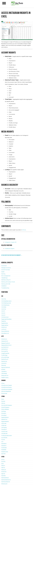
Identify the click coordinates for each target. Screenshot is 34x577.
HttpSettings (4, 277)
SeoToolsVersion (5, 477)
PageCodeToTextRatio (6, 319)
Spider (2, 271)
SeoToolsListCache (5, 481)
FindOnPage (4, 355)
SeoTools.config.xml (6, 279)
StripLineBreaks (5, 409)
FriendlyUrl (4, 429)
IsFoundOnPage (5, 357)
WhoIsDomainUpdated (6, 389)
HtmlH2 (3, 313)
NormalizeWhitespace (6, 405)
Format (3, 439)
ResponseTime (4, 375)
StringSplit (3, 415)
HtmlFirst (3, 309)
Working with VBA (5, 284)
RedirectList (4, 361)
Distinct (3, 465)
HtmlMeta (3, 307)
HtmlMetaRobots (5, 305)
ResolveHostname (5, 367)
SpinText (3, 453)
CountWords (4, 437)
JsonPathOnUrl (4, 347)
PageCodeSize (4, 325)
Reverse (3, 401)
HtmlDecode (4, 433)
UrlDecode (3, 425)
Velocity (3, 403)
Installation (4, 285)
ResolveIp (3, 365)
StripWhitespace (5, 407)
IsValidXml (3, 445)
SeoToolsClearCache (6, 479)
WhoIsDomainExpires (6, 387)
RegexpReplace (5, 421)
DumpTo (3, 461)
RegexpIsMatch (5, 417)
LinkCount (3, 329)
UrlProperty (4, 427)
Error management (5, 275)
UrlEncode (3, 423)
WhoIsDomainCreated (6, 385)
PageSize (3, 321)
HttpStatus (4, 371)
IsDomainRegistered (6, 391)
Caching (3, 273)
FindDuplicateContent (6, 435)
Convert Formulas (5, 269)
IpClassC (3, 369)
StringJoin (3, 413)
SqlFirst (3, 473)
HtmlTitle (3, 299)
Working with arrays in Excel (8, 281)
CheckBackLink (5, 333)
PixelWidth (4, 447)
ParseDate (3, 449)
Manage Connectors (6, 267)
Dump (2, 459)
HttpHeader (4, 373)
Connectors (4, 265)
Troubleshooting (5, 288)
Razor (2, 399)
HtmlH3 (3, 315)
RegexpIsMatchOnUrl (6, 345)
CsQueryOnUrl (4, 341)
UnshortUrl (3, 363)
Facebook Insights (9, 248)
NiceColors (3, 471)
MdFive (3, 467)
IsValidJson (4, 443)
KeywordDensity (5, 331)
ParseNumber (4, 451)
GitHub (24, 229)
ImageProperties (5, 353)
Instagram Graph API (10, 242)
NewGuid (3, 469)
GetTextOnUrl (4, 349)
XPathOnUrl (4, 339)
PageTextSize (4, 323)
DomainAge (4, 393)
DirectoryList (4, 483)
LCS (2, 441)
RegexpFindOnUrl (5, 343)
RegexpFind (4, 419)
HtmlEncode (4, 431)
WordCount (4, 327)
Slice (2, 463)
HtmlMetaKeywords (6, 303)
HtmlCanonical (4, 317)
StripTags (3, 411)
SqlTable (3, 475)
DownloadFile (4, 351)
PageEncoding (4, 377)
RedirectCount (4, 359)
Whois (2, 383)
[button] (4, 3)
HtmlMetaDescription (6, 301)
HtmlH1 (3, 311)
